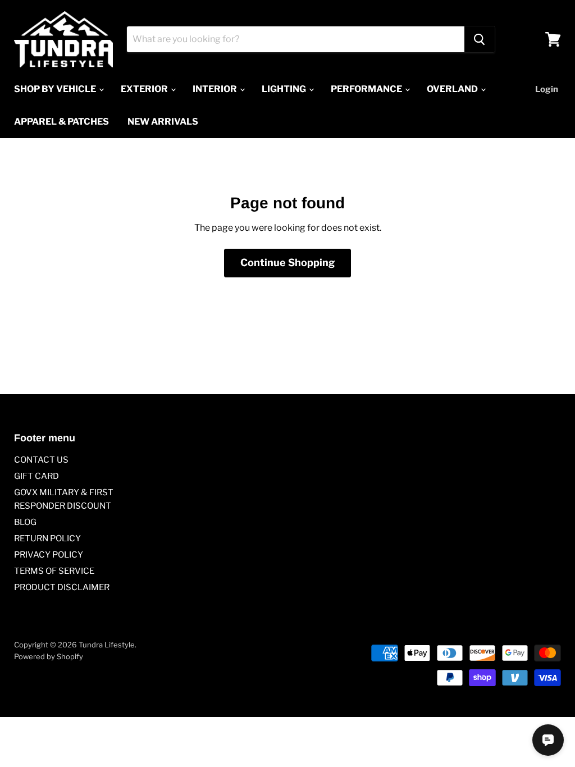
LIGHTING (285, 89)
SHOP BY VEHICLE (56, 89)
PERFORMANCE (367, 89)
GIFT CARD (36, 476)
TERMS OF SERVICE (54, 571)
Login (546, 89)
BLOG (25, 522)
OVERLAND (453, 89)
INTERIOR (216, 89)
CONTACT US (41, 460)
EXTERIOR (145, 89)
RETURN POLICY (47, 538)
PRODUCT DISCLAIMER (61, 587)
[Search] (479, 39)
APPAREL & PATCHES (61, 121)
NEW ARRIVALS (162, 121)
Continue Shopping (287, 262)
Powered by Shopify (48, 656)
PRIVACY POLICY (48, 555)
